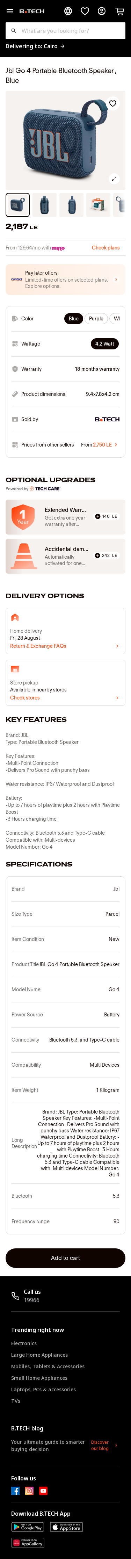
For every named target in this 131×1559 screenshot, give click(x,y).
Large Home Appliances (39, 1354)
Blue (74, 318)
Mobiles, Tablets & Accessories (48, 1366)
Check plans (106, 248)
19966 (31, 1300)
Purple (96, 318)
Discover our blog (100, 1445)
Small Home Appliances (39, 1378)
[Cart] (119, 11)
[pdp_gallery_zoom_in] (114, 178)
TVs (15, 1401)
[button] (65, 279)
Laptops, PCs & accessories (43, 1389)
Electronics (24, 1343)
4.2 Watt (104, 344)
